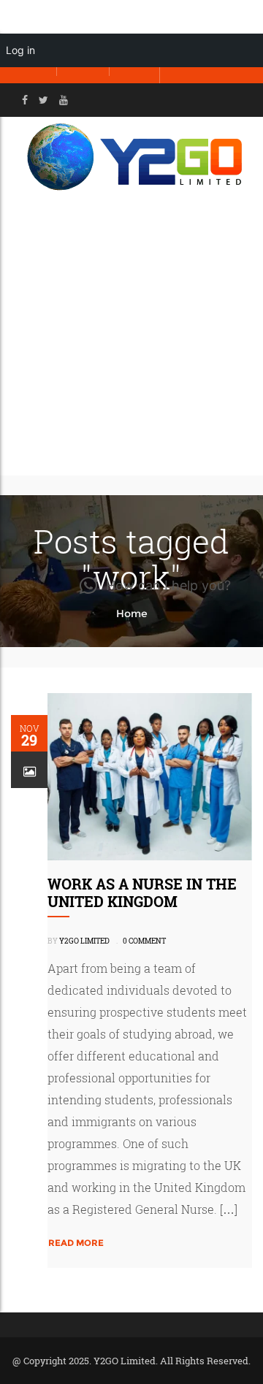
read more (76, 1242)
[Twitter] (43, 100)
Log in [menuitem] (20, 50)
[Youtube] (63, 100)
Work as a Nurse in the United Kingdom (142, 892)
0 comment (144, 941)
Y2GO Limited (84, 941)
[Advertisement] (131, 336)
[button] (155, 585)
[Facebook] (25, 100)
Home (132, 613)
